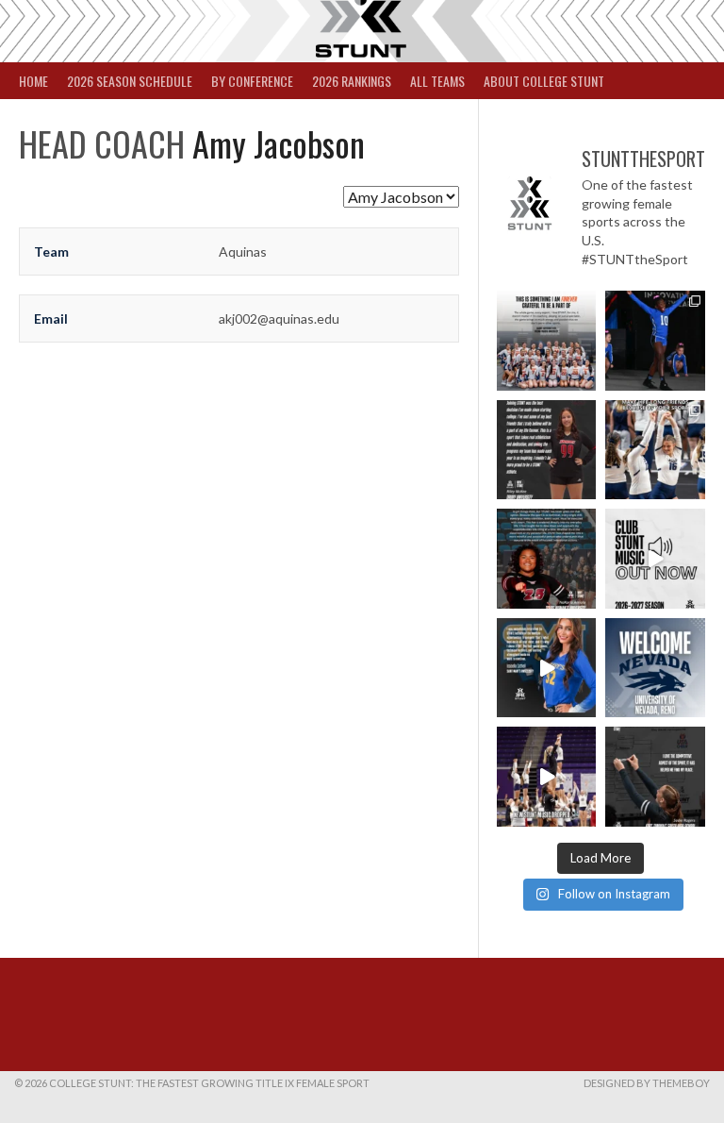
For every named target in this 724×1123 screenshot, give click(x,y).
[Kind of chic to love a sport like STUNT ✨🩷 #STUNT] (655, 450)
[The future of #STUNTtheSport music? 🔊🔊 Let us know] (547, 777)
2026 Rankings (351, 81)
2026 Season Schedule (129, 81)
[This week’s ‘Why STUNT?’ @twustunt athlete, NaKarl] (547, 559)
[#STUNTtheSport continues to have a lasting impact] (547, 450)
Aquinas (243, 251)
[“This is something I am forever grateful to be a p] (547, 341)
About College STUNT (544, 81)
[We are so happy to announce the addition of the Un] (655, 668)
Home (33, 81)
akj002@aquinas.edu (279, 318)
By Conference (252, 81)
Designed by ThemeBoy (647, 1083)
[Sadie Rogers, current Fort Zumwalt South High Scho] (655, 777)
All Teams (437, 81)
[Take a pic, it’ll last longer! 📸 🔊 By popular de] (655, 559)
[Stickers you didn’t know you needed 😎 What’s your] (655, 341)
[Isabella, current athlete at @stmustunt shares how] (547, 668)
